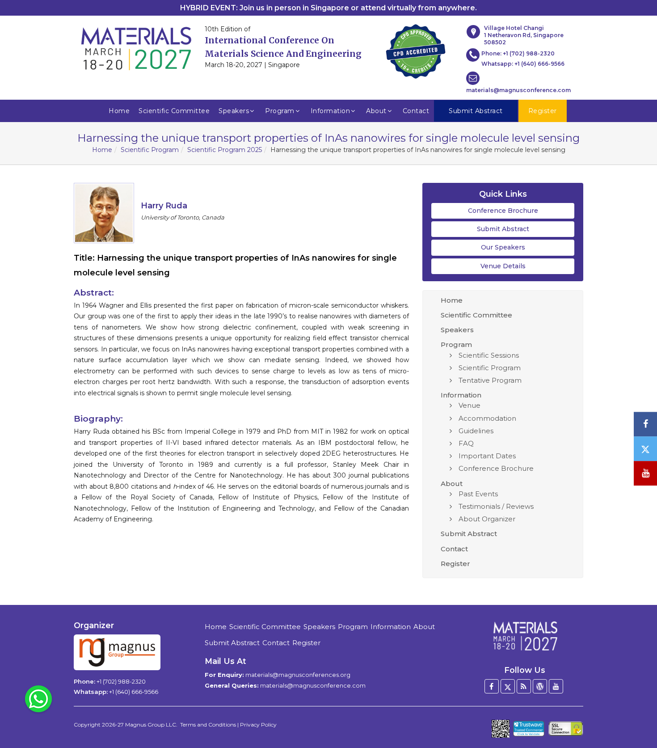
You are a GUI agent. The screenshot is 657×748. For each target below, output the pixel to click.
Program (280, 111)
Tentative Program (490, 380)
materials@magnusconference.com (518, 90)
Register (455, 563)
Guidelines (476, 431)
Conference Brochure (503, 211)
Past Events (478, 494)
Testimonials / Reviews (496, 506)
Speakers (234, 111)
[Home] (525, 635)
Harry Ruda (164, 206)
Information (330, 111)
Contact (416, 111)
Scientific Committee (174, 111)
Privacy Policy (258, 724)
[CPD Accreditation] (415, 49)
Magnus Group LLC (150, 724)
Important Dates (487, 456)
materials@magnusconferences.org (297, 674)
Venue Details (503, 266)
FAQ (466, 443)
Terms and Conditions (208, 724)
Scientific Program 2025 (224, 150)
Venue (469, 405)
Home (119, 111)
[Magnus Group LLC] (117, 652)
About (376, 111)
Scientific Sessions (489, 355)
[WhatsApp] (38, 698)
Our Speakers (503, 247)
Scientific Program (150, 150)
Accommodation (487, 418)
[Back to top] (636, 717)
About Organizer (487, 519)
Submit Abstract (503, 229)
